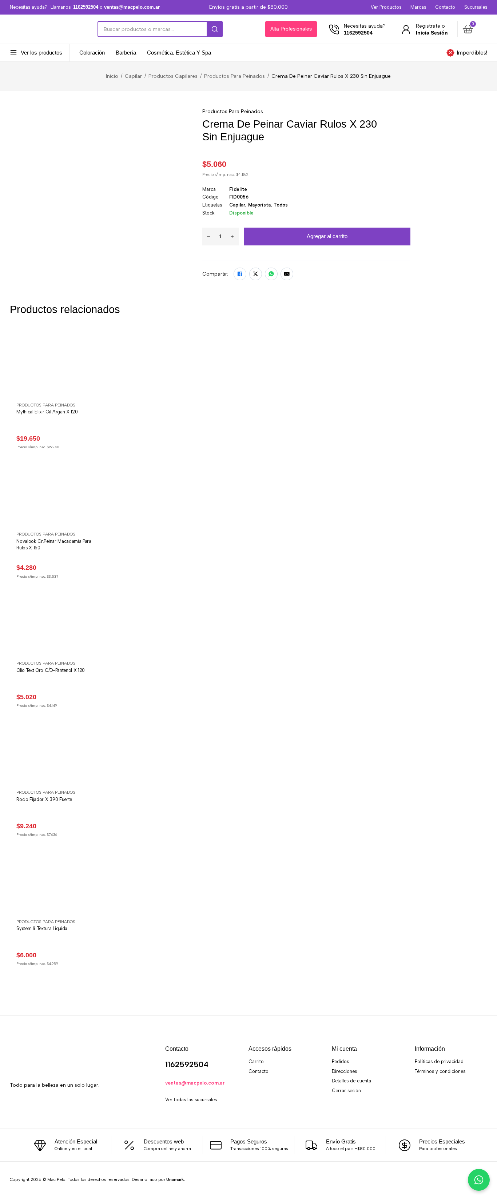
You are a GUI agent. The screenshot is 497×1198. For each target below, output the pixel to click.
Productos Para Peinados (234, 76)
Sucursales (475, 7)
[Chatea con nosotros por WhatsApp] (479, 1180)
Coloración (92, 53)
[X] (255, 274)
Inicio (112, 76)
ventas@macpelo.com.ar (195, 1083)
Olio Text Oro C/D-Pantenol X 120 (50, 670)
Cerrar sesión (346, 1090)
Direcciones (344, 1071)
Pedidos (340, 1061)
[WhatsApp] (271, 274)
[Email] (287, 274)
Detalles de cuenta (351, 1080)
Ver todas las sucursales (191, 1099)
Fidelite (238, 189)
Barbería (126, 53)
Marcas (418, 7)
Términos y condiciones (440, 1071)
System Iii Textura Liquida (41, 928)
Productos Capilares (173, 76)
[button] (473, 29)
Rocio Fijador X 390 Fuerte (44, 799)
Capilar (133, 76)
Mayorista (259, 205)
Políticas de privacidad (439, 1061)
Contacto (445, 7)
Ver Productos (386, 7)
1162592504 (186, 1064)
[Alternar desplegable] (13, 52)
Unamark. (175, 1179)
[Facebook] (240, 274)
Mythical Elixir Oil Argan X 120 (46, 411)
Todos (281, 205)
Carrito (256, 1061)
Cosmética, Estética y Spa (179, 53)
